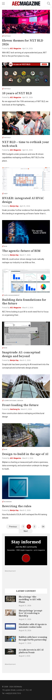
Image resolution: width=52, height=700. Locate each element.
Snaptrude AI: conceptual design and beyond (21, 354)
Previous (13, 526)
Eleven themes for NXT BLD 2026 (22, 42)
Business (8, 501)
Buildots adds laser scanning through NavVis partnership (33, 638)
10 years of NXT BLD (17, 93)
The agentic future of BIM (21, 251)
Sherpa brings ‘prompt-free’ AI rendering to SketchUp (31, 613)
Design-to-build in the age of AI (25, 454)
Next (26, 531)
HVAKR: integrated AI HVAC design (23, 200)
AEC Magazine (15, 49)
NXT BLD (7, 36)
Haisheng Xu (15, 409)
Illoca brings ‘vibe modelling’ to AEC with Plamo (30, 599)
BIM (5, 246)
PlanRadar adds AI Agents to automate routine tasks (33, 625)
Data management (12, 295)
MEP (5, 193)
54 (43, 526)
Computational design (13, 400)
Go (26, 558)
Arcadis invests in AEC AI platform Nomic (31, 651)
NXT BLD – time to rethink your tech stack (25, 144)
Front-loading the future (20, 405)
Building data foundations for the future (24, 302)
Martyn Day (14, 206)
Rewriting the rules (16, 506)
